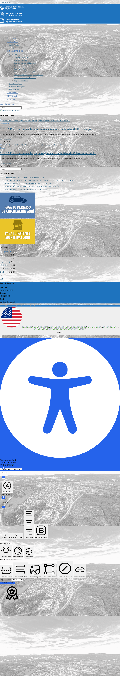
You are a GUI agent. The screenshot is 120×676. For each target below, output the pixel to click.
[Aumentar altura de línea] (3, 497)
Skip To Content (5, 580)
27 (7, 272)
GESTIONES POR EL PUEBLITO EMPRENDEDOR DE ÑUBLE (27, 189)
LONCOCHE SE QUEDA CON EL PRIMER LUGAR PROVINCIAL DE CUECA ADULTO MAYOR (39, 180)
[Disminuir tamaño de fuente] (3, 477)
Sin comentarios (5, 139)
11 (3, 265)
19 (5, 268)
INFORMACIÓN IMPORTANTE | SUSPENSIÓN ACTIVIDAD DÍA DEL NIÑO (32, 186)
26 (5, 272)
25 (3, 272)
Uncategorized (4, 124)
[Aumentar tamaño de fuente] (3, 468)
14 (9, 265)
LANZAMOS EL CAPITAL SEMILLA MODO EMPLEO (24, 177)
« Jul (1, 279)
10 (1, 265)
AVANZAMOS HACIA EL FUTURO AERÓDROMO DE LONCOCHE (28, 183)
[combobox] (60, 321)
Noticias (2, 148)
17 (1, 268)
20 (7, 268)
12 (5, 265)
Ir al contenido (5, 2)
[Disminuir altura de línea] (3, 507)
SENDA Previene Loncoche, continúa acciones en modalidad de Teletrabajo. (45, 128)
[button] (1, 336)
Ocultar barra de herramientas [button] (11, 469)
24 (1, 272)
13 (7, 265)
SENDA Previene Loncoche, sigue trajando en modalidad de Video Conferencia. (48, 153)
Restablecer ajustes (7, 583)
